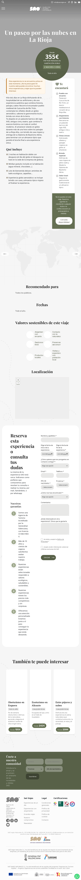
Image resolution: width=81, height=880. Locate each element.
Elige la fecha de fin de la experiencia (62, 447)
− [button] (18, 383)
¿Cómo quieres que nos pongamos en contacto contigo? (55, 460)
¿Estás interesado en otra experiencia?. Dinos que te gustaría (54, 520)
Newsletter (28, 823)
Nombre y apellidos (49, 436)
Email (43, 471)
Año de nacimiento (45, 482)
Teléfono (60, 471)
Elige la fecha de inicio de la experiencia (47, 447)
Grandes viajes (29, 814)
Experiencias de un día (31, 804)
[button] (76, 254)
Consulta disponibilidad (64, 221)
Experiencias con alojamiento (30, 809)
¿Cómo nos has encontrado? (52, 493)
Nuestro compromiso (28, 818)
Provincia (60, 481)
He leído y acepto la (52, 540)
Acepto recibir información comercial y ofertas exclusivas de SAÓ (54, 548)
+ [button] (18, 380)
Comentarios (45, 502)
